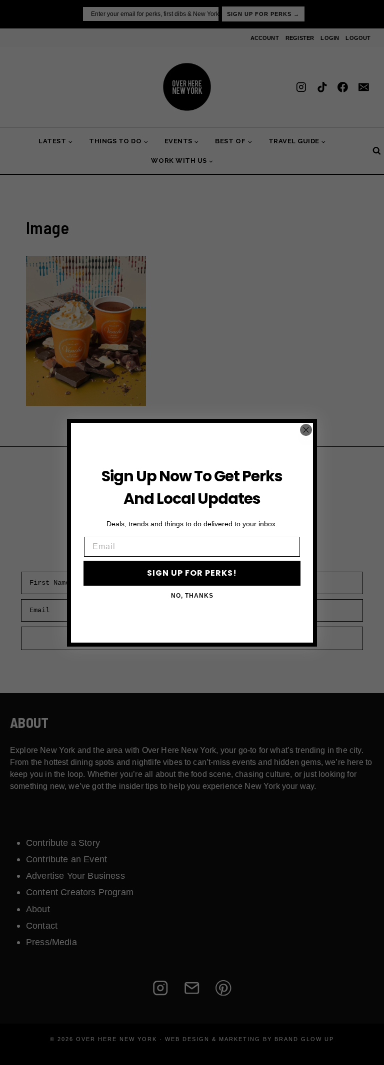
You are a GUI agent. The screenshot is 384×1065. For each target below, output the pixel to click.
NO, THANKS (192, 595)
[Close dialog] (306, 430)
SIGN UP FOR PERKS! (192, 573)
